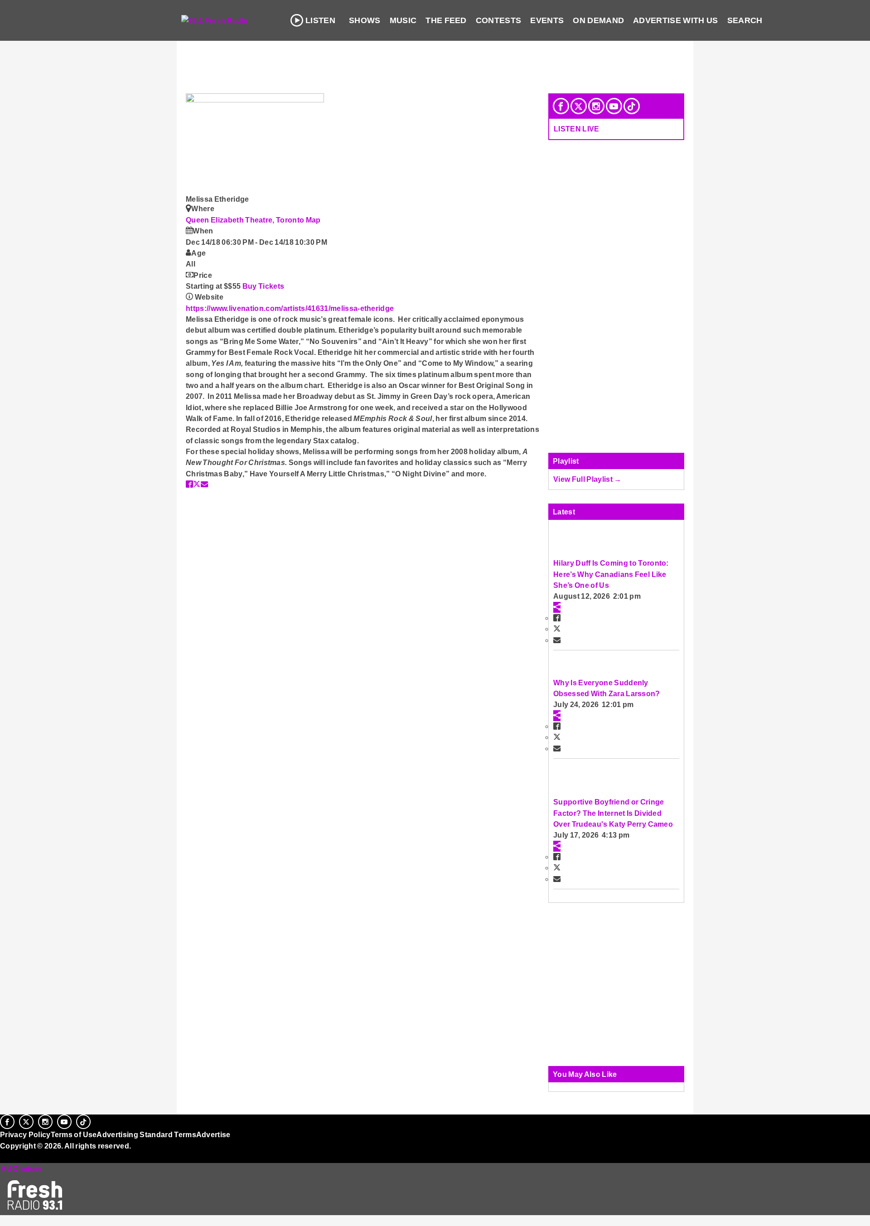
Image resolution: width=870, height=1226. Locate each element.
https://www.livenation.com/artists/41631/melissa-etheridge (290, 308)
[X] (578, 106)
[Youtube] (614, 106)
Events (547, 20)
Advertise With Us (675, 20)
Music (403, 20)
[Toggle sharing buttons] (557, 607)
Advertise (213, 1134)
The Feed (446, 20)
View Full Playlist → (587, 479)
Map (313, 220)
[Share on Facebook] (189, 484)
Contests (499, 20)
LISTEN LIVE (576, 129)
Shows (365, 20)
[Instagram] (596, 106)
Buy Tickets (263, 286)
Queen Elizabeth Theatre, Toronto (246, 220)
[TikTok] (632, 106)
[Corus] (4, 1155)
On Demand (598, 20)
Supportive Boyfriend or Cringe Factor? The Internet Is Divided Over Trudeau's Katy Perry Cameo (613, 813)
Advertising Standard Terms (146, 1134)
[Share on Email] (204, 484)
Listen (320, 20)
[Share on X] (196, 484)
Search (745, 20)
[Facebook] (561, 106)
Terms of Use (74, 1134)
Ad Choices (21, 1168)
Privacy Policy (25, 1134)
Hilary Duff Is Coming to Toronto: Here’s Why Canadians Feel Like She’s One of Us (611, 574)
